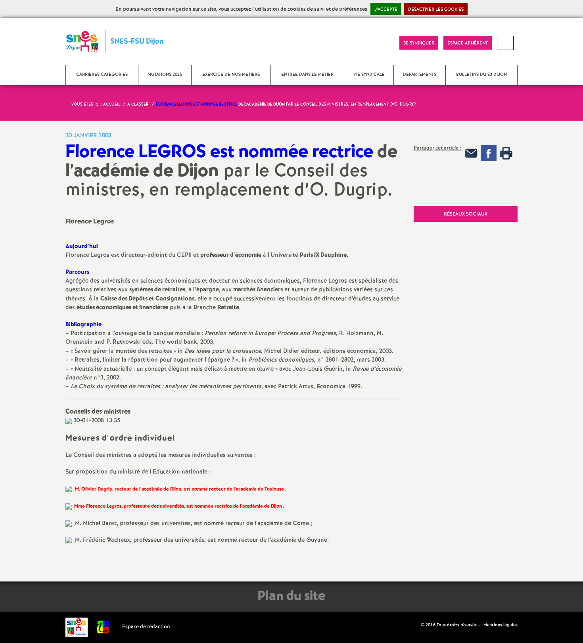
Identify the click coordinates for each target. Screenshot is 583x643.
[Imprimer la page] (506, 153)
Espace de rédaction (146, 627)
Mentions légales (500, 625)
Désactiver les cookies (436, 9)
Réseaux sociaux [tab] (465, 214)
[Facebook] (489, 153)
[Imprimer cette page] (68, 420)
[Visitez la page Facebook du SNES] (416, 625)
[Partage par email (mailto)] (471, 153)
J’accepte (385, 9)
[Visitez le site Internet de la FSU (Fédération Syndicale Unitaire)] (103, 627)
